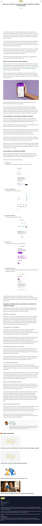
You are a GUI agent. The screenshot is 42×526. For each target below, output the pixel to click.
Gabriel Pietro (12, 421)
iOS (19, 124)
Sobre (2, 501)
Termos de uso (3, 503)
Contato (2, 505)
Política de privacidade (5, 502)
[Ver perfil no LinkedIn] (13, 424)
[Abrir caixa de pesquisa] (40, 1)
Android (16, 124)
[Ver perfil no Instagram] (14, 424)
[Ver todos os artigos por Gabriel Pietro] (6, 422)
